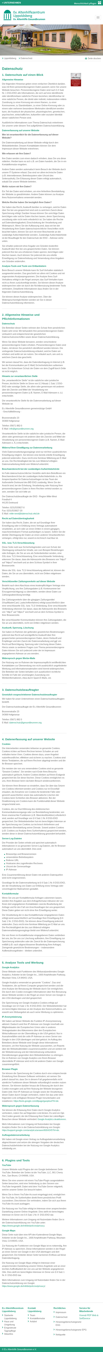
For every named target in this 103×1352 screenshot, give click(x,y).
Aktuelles (8, 1334)
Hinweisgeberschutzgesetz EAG (68, 1323)
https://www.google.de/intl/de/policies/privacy (23, 1226)
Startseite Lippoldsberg (10, 1317)
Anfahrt (33, 1321)
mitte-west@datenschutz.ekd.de (24, 513)
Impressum (61, 1312)
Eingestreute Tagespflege (10, 1329)
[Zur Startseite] (31, 14)
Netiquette (60, 1334)
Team (32, 1315)
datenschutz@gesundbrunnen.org (25, 722)
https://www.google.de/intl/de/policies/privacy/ (23, 1286)
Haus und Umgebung (9, 1323)
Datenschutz (26, 58)
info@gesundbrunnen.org (21, 429)
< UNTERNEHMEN (11, 3)
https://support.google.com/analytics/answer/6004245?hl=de (30, 1130)
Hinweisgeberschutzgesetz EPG (71, 1330)
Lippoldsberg (10, 58)
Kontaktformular (37, 1318)
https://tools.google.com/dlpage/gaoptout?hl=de (36, 1101)
